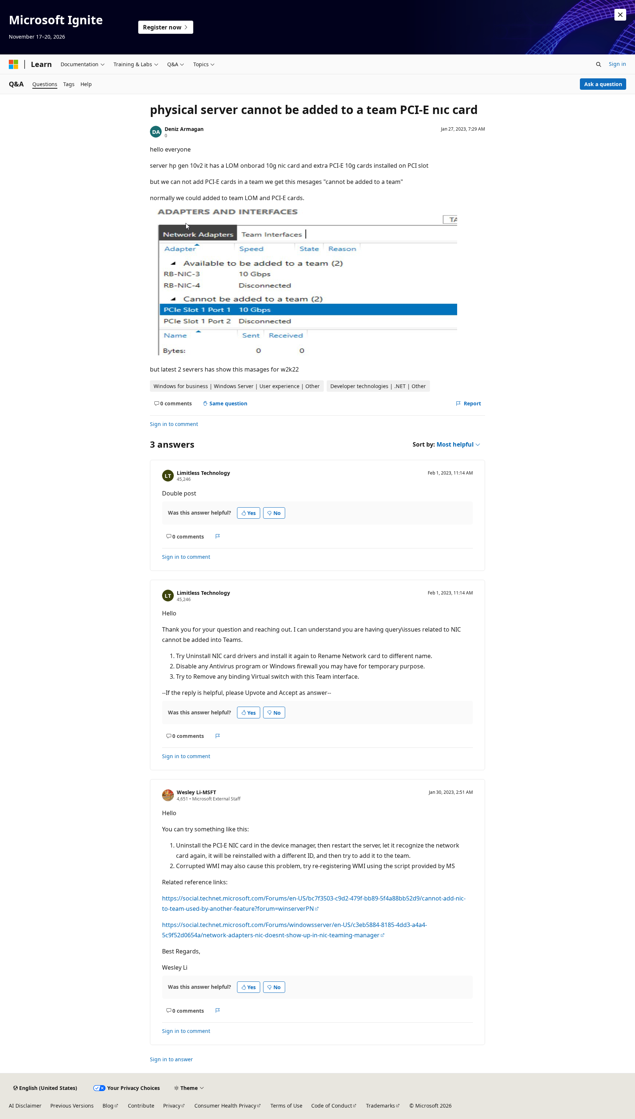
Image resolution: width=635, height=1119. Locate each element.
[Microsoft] (13, 64)
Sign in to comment (174, 423)
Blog (108, 1105)
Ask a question (603, 84)
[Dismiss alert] (620, 15)
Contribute (141, 1105)
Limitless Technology (203, 472)
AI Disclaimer (25, 1105)
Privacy (171, 1105)
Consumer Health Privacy (225, 1105)
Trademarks (380, 1105)
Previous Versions (72, 1105)
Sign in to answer (171, 1059)
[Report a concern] (217, 536)
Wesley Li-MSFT (196, 792)
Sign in (617, 63)
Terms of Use (286, 1105)
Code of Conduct (331, 1105)
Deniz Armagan (184, 128)
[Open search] (598, 64)
